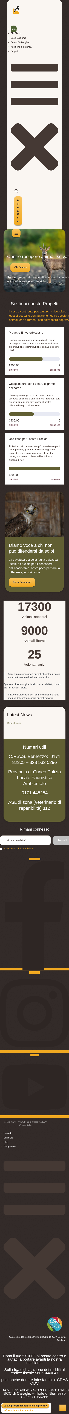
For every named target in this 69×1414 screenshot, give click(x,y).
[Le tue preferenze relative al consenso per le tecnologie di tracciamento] (62, 1408)
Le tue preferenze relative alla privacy (25, 1405)
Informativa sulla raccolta (18, 1410)
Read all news (14, 723)
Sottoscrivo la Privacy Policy (18, 848)
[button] (18, 210)
